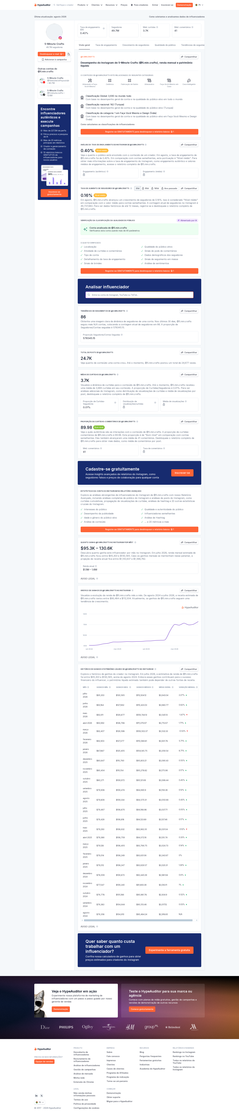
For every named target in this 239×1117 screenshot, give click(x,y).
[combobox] (142, 295)
